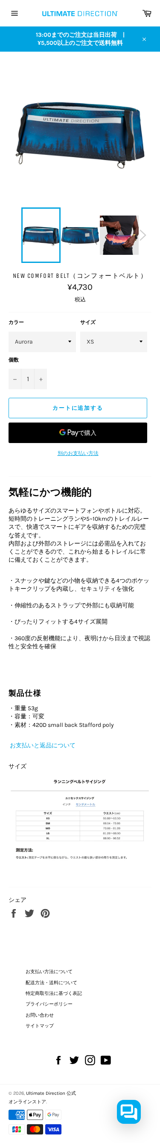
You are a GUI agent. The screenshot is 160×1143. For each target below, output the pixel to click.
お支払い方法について (49, 971)
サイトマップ (40, 1026)
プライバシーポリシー (49, 1004)
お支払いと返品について (42, 745)
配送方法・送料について (51, 983)
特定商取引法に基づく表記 (54, 993)
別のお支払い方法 (78, 453)
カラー (16, 322)
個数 (14, 360)
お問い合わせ (40, 1015)
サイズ (88, 322)
